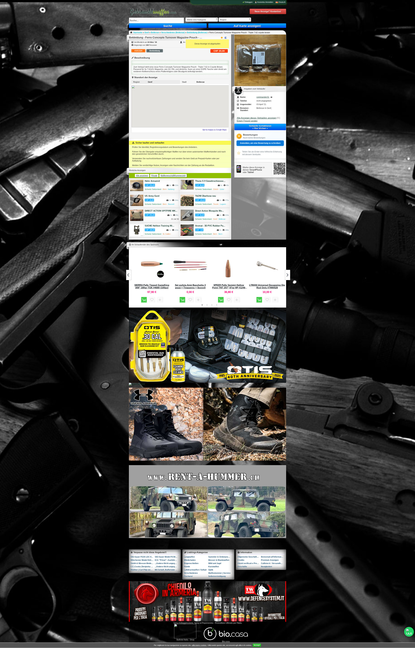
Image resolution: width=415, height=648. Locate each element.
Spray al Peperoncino (203, 623)
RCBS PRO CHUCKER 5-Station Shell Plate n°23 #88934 (152, 286)
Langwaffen (189, 557)
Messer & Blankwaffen (218, 560)
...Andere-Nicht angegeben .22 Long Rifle (167, 563)
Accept (257, 645)
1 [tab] (202, 305)
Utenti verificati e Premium (249, 563)
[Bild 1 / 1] (260, 85)
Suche (167, 26)
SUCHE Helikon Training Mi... (159, 226)
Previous (128, 275)
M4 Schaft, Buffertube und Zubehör (167, 570)
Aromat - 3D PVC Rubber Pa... (210, 226)
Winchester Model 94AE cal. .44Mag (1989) (143, 560)
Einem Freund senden (247, 121)
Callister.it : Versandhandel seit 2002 (273, 563)
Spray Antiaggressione (183, 623)
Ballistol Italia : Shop (185, 639)
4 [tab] (216, 305)
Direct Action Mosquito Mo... (209, 211)
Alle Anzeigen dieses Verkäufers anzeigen (256, 118)
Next (287, 275)
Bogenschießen (191, 563)
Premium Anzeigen (270, 560)
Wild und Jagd (214, 563)
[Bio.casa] (225, 639)
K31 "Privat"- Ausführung (166, 560)
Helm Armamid (152, 181)
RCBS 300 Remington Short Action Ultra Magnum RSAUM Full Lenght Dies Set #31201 (229, 286)
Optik (210, 570)
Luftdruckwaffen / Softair (195, 570)
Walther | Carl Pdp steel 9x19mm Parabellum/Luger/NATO (143, 570)
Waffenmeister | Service (219, 573)
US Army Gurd (152, 196)
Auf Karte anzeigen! (247, 26)
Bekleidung (154, 51)
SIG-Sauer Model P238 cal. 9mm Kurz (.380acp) (167, 557)
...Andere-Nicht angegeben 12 (167, 566)
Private (154, 175)
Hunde (187, 566)
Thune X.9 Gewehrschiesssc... (210, 181)
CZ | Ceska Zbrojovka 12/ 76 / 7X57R (143, 566)
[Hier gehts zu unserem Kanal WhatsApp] (409, 632)
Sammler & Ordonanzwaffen (220, 557)
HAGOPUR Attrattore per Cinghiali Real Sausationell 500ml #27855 (190, 286)
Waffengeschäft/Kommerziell (173, 175)
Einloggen (249, 2)
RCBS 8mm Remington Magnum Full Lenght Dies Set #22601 (267, 286)
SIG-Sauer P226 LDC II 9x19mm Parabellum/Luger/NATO (143, 557)
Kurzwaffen (213, 566)
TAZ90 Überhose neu (205, 196)
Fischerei (188, 576)
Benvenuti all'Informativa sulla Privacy (273, 557)
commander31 (262, 97)
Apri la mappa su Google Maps (214, 130)
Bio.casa (226, 641)
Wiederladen (190, 560)
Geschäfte (242, 566)
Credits (240, 560)
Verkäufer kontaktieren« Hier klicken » (260, 127)
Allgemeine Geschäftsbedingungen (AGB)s (249, 557)
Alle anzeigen (142, 175)
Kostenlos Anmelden (265, 2)
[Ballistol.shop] (185, 631)
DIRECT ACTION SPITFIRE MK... (161, 211)
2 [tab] (207, 305)
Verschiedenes (191, 573)
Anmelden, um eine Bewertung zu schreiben (260, 143)
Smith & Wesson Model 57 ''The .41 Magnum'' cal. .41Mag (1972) (143, 563)
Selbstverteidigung (217, 576)
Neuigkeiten (266, 566)
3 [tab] (211, 305)
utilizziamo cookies (199, 645)
